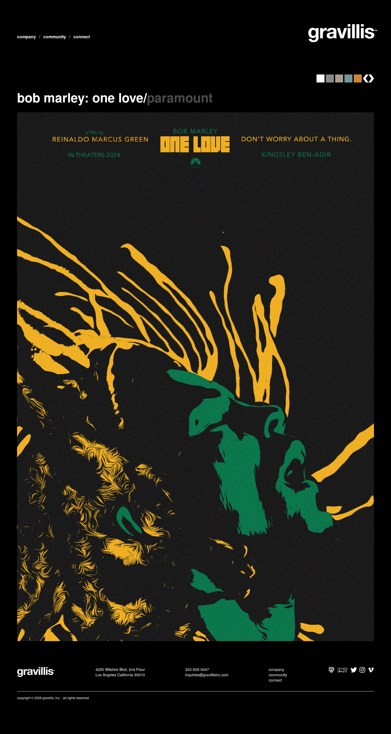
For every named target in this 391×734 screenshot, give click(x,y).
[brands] (368, 78)
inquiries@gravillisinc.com (206, 674)
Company (26, 37)
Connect (81, 37)
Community (54, 37)
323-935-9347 (197, 669)
